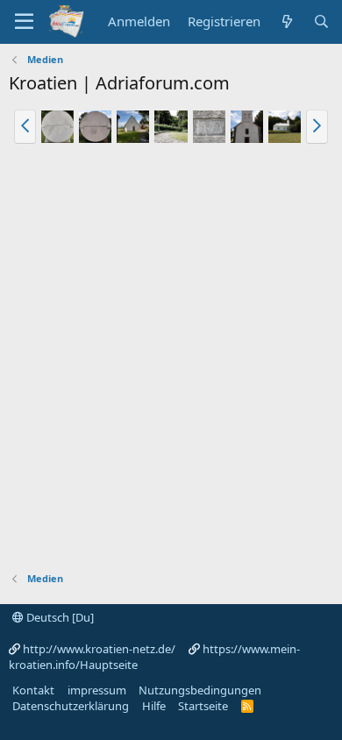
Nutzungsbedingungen (200, 690)
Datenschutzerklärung (70, 706)
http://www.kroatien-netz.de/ (99, 649)
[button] (25, 126)
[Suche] (321, 21)
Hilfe (154, 706)
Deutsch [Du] (59, 617)
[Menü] (24, 22)
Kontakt (33, 690)
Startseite (203, 706)
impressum (97, 690)
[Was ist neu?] (286, 21)
